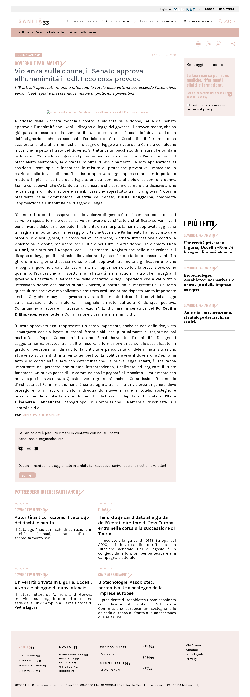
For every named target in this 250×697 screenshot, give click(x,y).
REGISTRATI (227, 9)
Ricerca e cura (117, 20)
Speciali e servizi (198, 20)
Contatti (192, 650)
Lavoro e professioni (157, 20)
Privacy (191, 659)
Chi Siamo (193, 645)
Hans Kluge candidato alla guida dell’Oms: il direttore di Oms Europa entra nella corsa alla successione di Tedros (136, 525)
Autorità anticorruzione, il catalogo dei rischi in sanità (52, 520)
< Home (24, 32)
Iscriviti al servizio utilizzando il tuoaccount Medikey (209, 95)
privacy (207, 109)
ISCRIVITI (27, 475)
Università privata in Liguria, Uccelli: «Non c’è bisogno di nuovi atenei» (53, 585)
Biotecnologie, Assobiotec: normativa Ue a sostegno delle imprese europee (130, 588)
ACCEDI (210, 9)
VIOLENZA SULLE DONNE (41, 415)
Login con (166, 9)
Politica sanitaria (80, 20)
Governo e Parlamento (50, 32)
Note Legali (194, 654)
